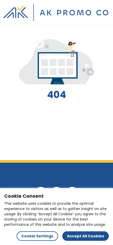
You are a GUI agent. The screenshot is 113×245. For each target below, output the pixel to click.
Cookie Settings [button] (37, 236)
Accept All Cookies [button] (85, 236)
